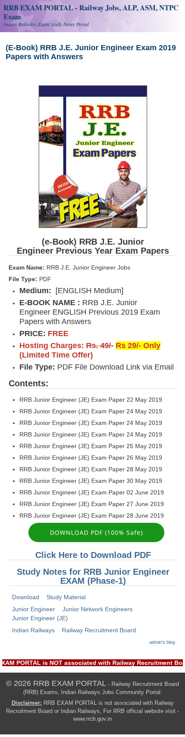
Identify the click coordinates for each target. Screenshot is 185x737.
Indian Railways (33, 630)
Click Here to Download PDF (93, 555)
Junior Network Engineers (97, 609)
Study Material (66, 597)
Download (25, 597)
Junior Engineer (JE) (40, 618)
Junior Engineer (33, 609)
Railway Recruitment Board (99, 630)
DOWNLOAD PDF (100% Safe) (96, 532)
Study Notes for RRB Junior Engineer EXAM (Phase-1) (93, 576)
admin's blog (162, 642)
